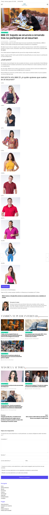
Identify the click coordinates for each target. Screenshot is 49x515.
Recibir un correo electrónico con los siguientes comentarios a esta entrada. (20, 470)
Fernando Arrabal (12, 41)
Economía (3, 490)
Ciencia (3, 492)
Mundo (2, 489)
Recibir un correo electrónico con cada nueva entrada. (15, 472)
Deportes (3, 495)
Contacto (3, 498)
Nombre (3, 455)
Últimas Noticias (5, 487)
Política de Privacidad (6, 510)
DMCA (2, 507)
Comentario (4, 439)
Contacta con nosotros (6, 505)
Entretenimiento (4, 32)
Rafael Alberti (12, 338)
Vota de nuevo (5, 286)
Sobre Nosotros (4, 504)
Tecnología (3, 493)
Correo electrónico (6, 460)
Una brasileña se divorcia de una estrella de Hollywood (12, 386)
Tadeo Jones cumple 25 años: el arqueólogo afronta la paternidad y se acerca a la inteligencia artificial (11, 335)
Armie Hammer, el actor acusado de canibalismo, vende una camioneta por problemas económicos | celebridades (11, 407)
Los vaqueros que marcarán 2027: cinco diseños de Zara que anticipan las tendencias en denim (36, 335)
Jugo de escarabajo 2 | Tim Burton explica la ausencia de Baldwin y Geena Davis (36, 386)
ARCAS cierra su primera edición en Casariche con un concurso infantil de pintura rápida (11, 356)
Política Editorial (5, 509)
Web (26, 460)
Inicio (2, 486)
